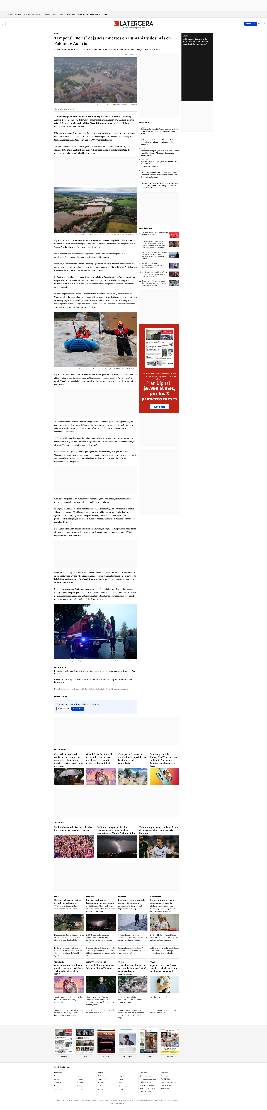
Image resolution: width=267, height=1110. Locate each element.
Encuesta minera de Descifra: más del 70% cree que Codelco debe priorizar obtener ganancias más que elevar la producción (100, 952)
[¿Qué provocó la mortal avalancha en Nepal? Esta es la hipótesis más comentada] (132, 776)
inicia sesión (63, 709)
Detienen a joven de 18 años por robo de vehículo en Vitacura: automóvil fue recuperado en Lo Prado (159, 131)
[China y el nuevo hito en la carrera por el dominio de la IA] (174, 235)
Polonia (88, 689)
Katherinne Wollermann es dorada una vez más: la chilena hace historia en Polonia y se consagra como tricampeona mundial (163, 906)
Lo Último (71, 14)
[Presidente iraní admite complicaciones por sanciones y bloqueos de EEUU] (174, 265)
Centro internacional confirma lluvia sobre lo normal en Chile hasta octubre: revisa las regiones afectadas (68, 760)
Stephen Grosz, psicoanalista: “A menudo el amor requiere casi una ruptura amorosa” (131, 950)
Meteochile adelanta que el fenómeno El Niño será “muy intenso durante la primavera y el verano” (132, 937)
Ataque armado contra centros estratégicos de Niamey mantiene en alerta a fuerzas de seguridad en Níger (132, 1014)
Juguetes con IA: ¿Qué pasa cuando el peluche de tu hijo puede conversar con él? (163, 968)
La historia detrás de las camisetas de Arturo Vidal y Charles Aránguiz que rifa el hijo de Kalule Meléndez (164, 950)
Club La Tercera (82, 14)
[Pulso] (85, 1053)
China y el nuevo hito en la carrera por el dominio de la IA (155, 233)
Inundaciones (124, 689)
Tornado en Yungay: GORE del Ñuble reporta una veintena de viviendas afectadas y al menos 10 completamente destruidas (159, 186)
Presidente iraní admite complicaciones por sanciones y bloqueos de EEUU (153, 265)
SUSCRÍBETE (159, 406)
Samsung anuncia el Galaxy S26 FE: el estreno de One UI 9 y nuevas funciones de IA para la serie (163, 760)
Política (10, 14)
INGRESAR (261, 24)
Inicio (4, 14)
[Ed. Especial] (127, 1053)
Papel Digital (95, 14)
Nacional (18, 14)
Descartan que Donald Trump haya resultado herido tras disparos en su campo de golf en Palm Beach (95, 672)
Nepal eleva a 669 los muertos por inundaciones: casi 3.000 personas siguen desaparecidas (154, 283)
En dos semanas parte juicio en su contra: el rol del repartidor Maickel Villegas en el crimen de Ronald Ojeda (160, 153)
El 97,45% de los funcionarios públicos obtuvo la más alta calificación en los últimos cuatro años (99, 939)
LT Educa (105, 14)
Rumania (94, 689)
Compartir (59, 109)
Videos (62, 14)
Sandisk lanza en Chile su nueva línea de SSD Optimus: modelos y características (69, 999)
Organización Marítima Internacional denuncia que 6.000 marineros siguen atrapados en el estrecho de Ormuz (155, 255)
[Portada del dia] (159, 367)
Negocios (27, 14)
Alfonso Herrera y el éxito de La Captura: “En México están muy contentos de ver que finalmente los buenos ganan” (100, 1001)
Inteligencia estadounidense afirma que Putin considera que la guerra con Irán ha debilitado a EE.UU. (154, 274)
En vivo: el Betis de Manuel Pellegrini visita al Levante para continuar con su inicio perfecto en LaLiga (164, 937)
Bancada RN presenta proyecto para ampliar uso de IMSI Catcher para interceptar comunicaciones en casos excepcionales (160, 164)
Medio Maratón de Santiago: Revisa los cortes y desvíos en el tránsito (73, 828)
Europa (76, 689)
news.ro (96, 247)
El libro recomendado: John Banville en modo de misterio (100, 1011)
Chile (56, 897)
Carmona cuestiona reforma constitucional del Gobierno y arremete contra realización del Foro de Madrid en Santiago (159, 175)
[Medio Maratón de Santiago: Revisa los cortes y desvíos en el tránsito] (74, 846)
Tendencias (123, 897)
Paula (152, 962)
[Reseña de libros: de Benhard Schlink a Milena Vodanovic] (101, 984)
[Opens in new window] (106, 1053)
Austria (82, 689)
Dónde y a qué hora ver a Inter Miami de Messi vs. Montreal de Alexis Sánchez (159, 830)
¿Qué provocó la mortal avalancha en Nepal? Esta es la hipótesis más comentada (132, 758)
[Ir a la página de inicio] (133, 24)
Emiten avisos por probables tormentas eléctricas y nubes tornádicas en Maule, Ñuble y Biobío (116, 830)
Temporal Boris (68, 689)
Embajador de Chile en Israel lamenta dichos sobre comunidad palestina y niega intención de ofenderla (160, 142)
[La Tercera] (63, 1053)
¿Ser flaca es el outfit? (158, 997)
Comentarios (70, 109)
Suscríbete (78, 709)
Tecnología (36, 14)
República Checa (104, 689)
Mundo (54, 14)
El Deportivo (46, 14)
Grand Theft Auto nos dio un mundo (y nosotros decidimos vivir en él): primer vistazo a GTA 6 (99, 758)
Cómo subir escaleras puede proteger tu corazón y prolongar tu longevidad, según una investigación (131, 904)
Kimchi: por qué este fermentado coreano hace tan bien (163, 1011)
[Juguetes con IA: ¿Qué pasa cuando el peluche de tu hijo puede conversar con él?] (164, 984)
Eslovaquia (114, 689)
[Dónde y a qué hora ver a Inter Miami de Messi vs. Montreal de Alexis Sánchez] (159, 846)
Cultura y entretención (96, 962)
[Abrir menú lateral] (4, 24)
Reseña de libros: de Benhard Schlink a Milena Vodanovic (100, 966)
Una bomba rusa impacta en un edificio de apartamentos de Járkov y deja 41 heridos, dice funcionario (93, 680)
